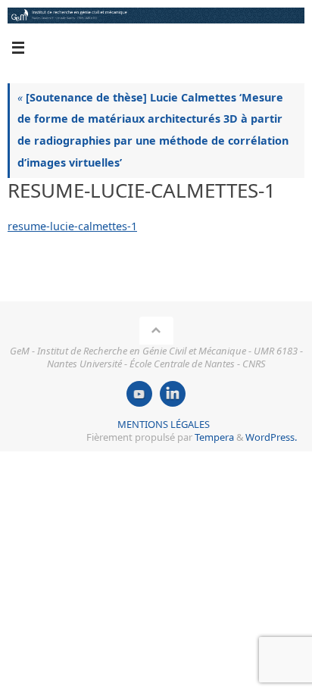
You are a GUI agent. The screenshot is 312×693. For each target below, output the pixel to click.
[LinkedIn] (173, 394)
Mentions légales (163, 424)
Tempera (214, 437)
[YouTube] (139, 394)
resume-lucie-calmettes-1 (72, 226)
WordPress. (271, 437)
